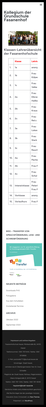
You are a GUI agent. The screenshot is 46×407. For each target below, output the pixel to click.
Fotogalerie (11, 296)
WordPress (28, 401)
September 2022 (13, 325)
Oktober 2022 (12, 319)
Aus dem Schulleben (14, 301)
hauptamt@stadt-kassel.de (23, 386)
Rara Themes (35, 397)
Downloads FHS (13, 290)
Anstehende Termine (14, 306)
